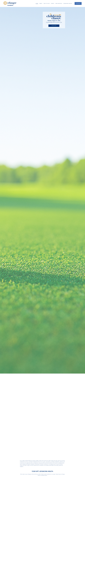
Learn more (53, 25)
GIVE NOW (78, 3)
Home (37, 3)
